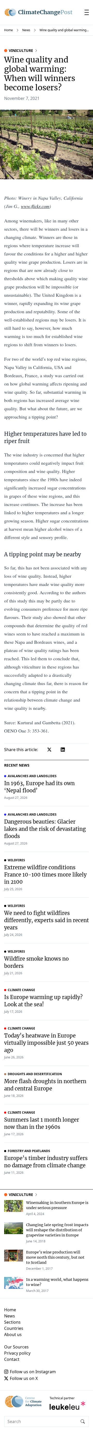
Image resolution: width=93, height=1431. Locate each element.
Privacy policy (17, 1353)
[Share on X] (49, 749)
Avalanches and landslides (32, 776)
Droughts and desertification (35, 1074)
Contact (11, 1359)
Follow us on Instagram (33, 1371)
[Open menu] (86, 12)
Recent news (16, 765)
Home (8, 30)
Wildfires (16, 860)
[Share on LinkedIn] (63, 749)
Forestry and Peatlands (29, 1151)
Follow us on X (24, 1378)
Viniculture (21, 50)
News (26, 30)
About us (13, 1334)
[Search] (83, 1421)
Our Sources (16, 1347)
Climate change (21, 990)
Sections (12, 1322)
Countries (13, 1328)
